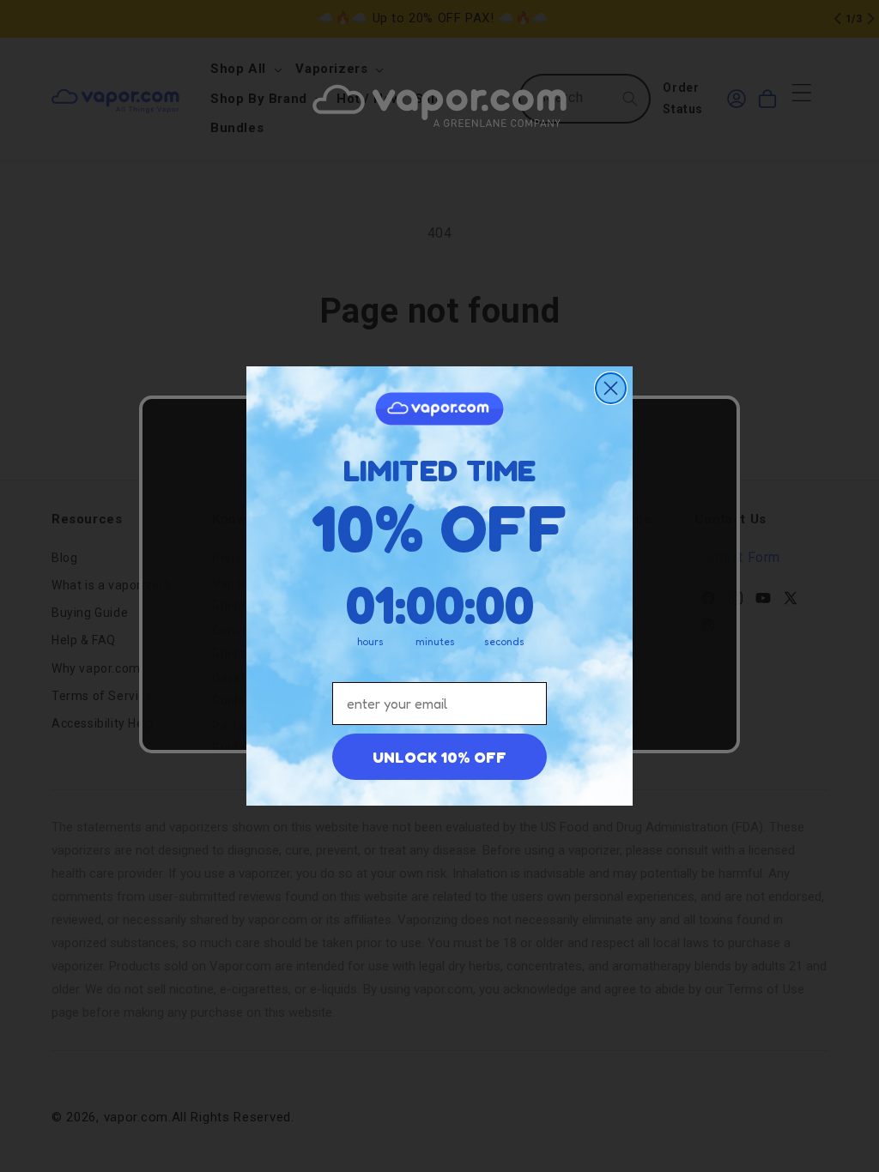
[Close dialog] (611, 388)
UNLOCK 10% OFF (439, 756)
